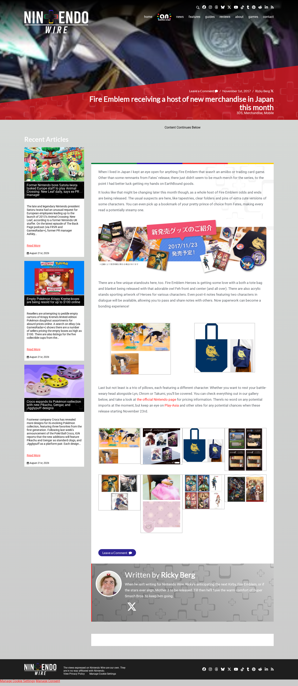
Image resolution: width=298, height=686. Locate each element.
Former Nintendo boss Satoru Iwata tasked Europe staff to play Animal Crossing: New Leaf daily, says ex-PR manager (53, 190)
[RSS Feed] (272, 7)
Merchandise (253, 113)
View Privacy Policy (74, 673)
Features (194, 17)
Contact (268, 17)
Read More (33, 245)
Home (148, 17)
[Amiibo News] (164, 17)
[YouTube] (236, 7)
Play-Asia (172, 405)
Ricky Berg (262, 91)
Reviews (225, 17)
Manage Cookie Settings (102, 673)
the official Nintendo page (156, 399)
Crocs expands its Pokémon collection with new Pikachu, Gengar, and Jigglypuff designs (54, 405)
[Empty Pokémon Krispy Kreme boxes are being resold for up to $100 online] (54, 293)
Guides (210, 17)
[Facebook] (204, 7)
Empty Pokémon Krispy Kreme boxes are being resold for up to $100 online (53, 300)
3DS (240, 113)
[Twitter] (229, 7)
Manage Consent (48, 681)
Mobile (269, 113)
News (180, 17)
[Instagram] (210, 7)
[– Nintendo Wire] (56, 23)
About (239, 17)
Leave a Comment (202, 91)
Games (253, 17)
